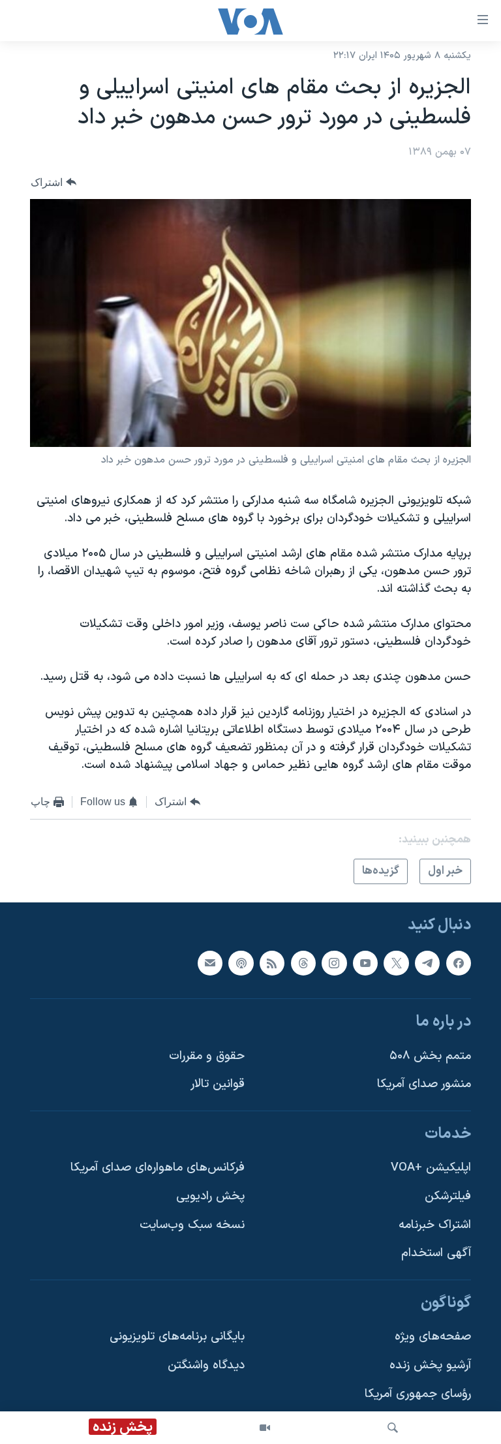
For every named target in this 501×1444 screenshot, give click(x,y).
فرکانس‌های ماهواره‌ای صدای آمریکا (157, 1168)
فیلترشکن (448, 1196)
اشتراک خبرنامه (435, 1225)
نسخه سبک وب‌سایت (192, 1225)
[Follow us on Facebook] (458, 963)
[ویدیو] (264, 1427)
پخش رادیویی (210, 1196)
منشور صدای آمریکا (424, 1085)
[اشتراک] (210, 963)
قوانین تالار (217, 1085)
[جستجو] (392, 1427)
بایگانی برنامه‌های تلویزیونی (177, 1337)
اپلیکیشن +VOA (431, 1168)
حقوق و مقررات (207, 1056)
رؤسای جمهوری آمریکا (418, 1394)
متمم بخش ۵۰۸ (430, 1056)
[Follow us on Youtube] (365, 963)
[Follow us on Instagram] (334, 963)
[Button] (53, 182)
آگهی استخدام (436, 1254)
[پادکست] (240, 963)
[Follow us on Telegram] (427, 963)
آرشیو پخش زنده (430, 1366)
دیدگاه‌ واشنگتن (206, 1366)
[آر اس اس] (272, 963)
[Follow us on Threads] (303, 963)
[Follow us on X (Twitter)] (396, 963)
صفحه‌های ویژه (433, 1337)
